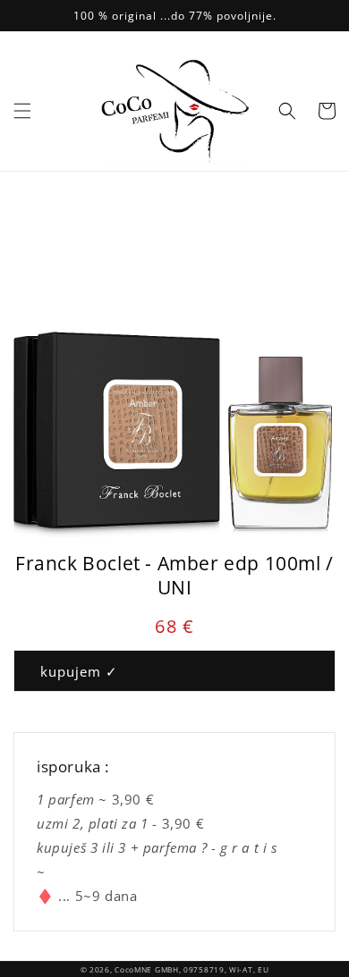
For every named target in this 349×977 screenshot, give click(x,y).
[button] (22, 111)
